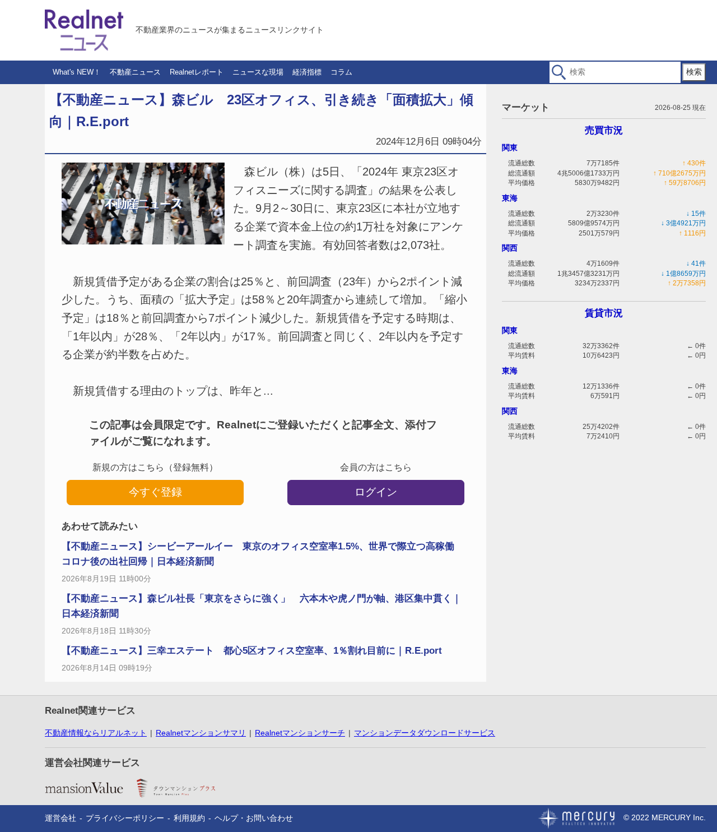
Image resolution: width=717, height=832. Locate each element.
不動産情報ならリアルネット (96, 732)
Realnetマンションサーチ (300, 732)
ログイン (376, 492)
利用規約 (189, 817)
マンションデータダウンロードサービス (424, 732)
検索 (694, 71)
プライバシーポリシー (125, 817)
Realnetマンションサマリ (201, 732)
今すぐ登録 (155, 492)
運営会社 (60, 817)
